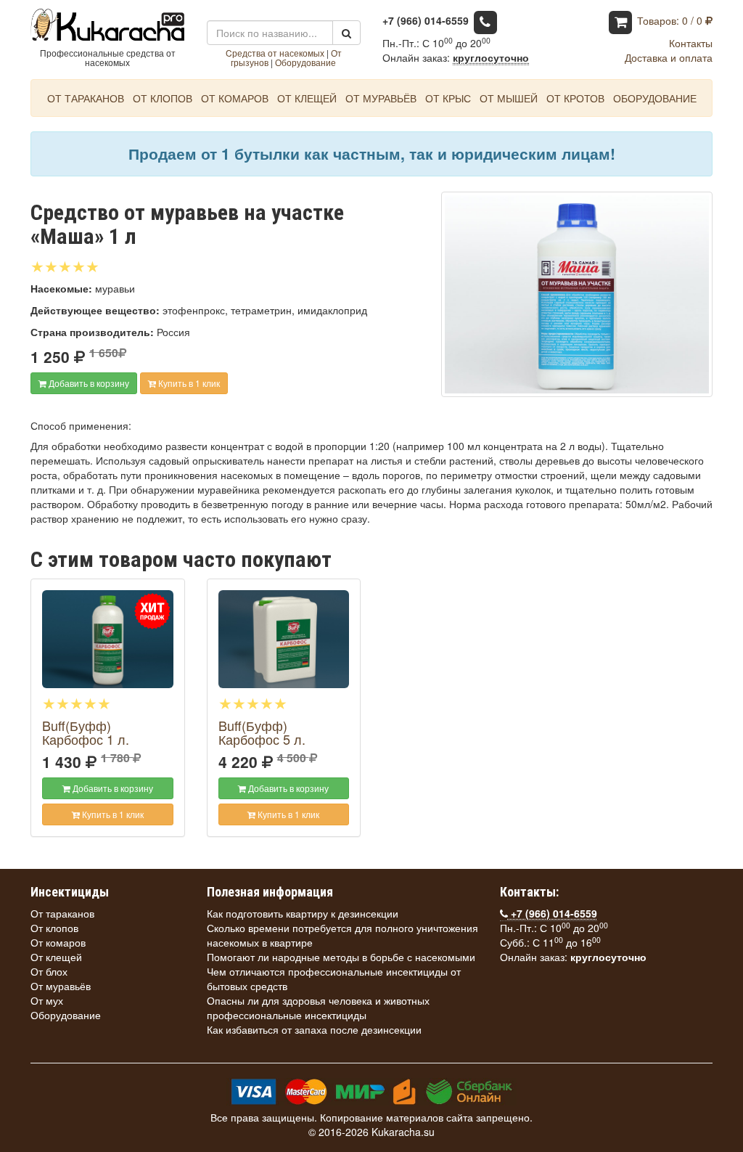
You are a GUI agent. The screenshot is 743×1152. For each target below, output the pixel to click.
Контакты (691, 43)
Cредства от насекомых (275, 52)
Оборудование (305, 62)
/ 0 (671, 20)
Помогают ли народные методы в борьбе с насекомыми (341, 956)
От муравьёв (380, 98)
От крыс (448, 98)
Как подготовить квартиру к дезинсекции (302, 913)
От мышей (509, 98)
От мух (46, 1000)
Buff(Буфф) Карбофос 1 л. (85, 732)
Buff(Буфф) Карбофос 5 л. (261, 732)
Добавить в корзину (87, 383)
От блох (48, 971)
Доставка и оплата (669, 57)
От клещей (307, 98)
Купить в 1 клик (188, 383)
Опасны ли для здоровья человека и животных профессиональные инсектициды (318, 1007)
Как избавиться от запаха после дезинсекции (314, 1029)
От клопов (162, 98)
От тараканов (85, 98)
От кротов (575, 98)
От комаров (234, 98)
